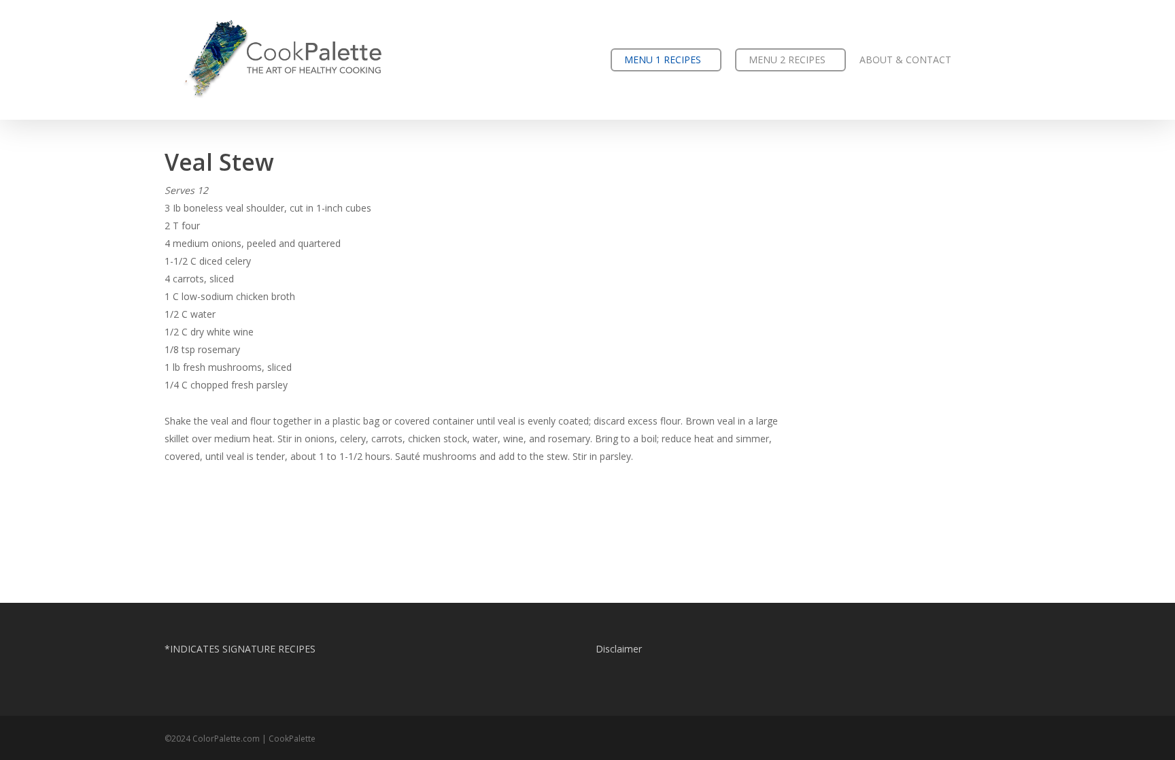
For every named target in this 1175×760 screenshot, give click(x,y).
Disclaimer (619, 648)
